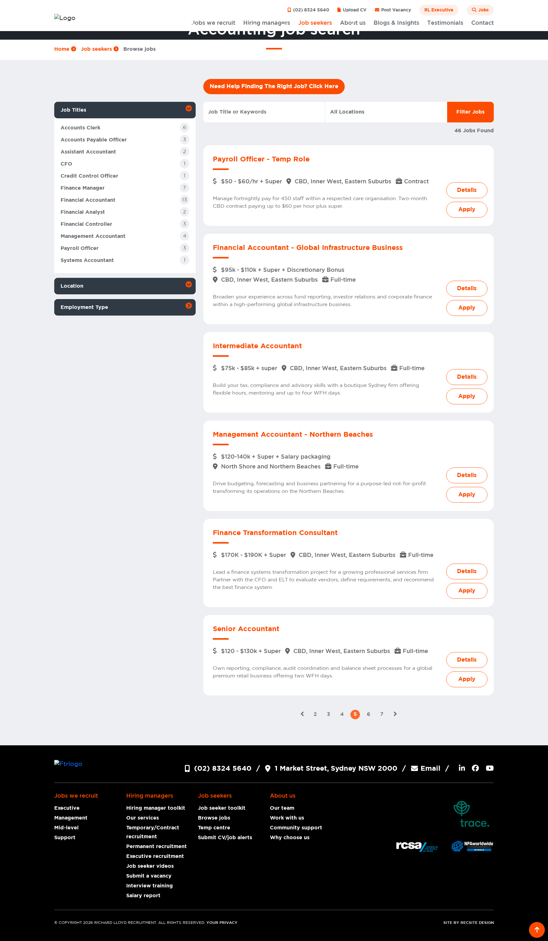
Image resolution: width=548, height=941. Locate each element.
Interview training (149, 885)
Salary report (143, 895)
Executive (67, 808)
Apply (466, 209)
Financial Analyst (83, 212)
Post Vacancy (395, 10)
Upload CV (354, 10)
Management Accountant (93, 236)
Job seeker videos (150, 866)
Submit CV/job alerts (225, 837)
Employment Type (84, 307)
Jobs (483, 10)
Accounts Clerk (80, 127)
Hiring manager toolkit (155, 808)
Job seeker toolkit (221, 808)
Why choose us (290, 837)
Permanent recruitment (156, 846)
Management (71, 817)
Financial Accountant (88, 200)
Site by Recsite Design (468, 923)
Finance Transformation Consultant (275, 532)
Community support (296, 827)
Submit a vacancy (149, 876)
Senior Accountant (246, 628)
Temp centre (214, 827)
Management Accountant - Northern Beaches (293, 434)
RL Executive (438, 10)
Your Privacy (222, 923)
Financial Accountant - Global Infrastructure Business (308, 247)
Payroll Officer (80, 248)
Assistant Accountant (88, 151)
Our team (282, 808)
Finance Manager (83, 188)
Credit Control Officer (89, 176)
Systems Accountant (87, 260)
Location (72, 286)
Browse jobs (214, 817)
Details (467, 190)
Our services (142, 817)
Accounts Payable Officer (94, 139)
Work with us (287, 817)
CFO (66, 164)
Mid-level (66, 827)
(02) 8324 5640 (310, 10)
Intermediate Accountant (257, 346)
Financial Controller (86, 224)
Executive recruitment (155, 856)
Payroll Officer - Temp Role (261, 159)
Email (430, 768)
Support (64, 837)
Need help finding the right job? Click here (274, 86)
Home (62, 49)
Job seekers (97, 49)
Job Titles (73, 110)
